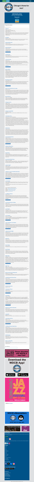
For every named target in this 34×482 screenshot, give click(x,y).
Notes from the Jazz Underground (11, 272)
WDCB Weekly (7, 335)
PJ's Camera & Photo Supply (11, 190)
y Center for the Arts (13, 189)
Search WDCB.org (7, 346)
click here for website (8, 66)
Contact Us (7, 471)
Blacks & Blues (7, 69)
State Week (7, 295)
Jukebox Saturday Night (9, 231)
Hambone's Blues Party (9, 146)
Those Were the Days (9, 318)
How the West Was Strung (9, 159)
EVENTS (6, 456)
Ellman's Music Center (10, 191)
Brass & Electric (8, 96)
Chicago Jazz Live (8, 102)
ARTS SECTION (6, 455)
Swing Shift (7, 314)
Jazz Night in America (9, 193)
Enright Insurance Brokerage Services (12, 188)
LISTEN (5, 447)
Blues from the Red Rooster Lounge (11, 88)
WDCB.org (7, 65)
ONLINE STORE (6, 458)
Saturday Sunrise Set (8, 286)
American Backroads (8, 42)
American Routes (8, 47)
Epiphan (10, 189)
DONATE (6, 446)
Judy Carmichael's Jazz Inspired (10, 222)
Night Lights (7, 255)
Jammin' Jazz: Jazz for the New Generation (12, 171)
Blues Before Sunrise (8, 79)
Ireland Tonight (8, 165)
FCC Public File (7, 478)
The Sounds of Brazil (8, 289)
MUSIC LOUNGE (6, 454)
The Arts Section (8, 59)
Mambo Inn (7, 238)
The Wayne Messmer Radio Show (11, 326)
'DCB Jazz (7, 28)
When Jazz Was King (8, 340)
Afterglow (7, 37)
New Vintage (7, 249)
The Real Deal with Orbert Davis (10, 277)
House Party (7, 152)
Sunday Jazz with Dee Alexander (10, 307)
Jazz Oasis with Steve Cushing (10, 202)
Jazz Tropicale (7, 215)
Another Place (7, 54)
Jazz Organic (7, 208)
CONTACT (6, 453)
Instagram (11, 403)
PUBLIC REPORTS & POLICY (8, 457)
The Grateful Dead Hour (9, 136)
